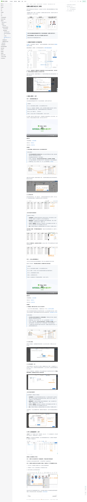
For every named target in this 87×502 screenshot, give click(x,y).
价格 (22, 1)
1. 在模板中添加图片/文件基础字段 (71, 4)
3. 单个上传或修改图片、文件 (70, 10)
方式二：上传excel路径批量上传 (71, 9)
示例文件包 (33, 145)
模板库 (19, 1)
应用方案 (15, 1)
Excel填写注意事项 (51, 308)
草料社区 (54, 499)
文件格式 (51, 161)
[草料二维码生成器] (4, 1)
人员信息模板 (34, 140)
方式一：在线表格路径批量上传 (71, 7)
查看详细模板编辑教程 (48, 47)
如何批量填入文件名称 (53, 312)
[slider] (37, 135)
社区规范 (57, 499)
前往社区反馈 (45, 491)
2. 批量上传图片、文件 (69, 6)
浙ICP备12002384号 (37, 499)
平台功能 (11, 1)
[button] (5, 5)
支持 (25, 1)
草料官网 (51, 499)
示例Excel (32, 142)
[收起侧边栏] (10, 4)
